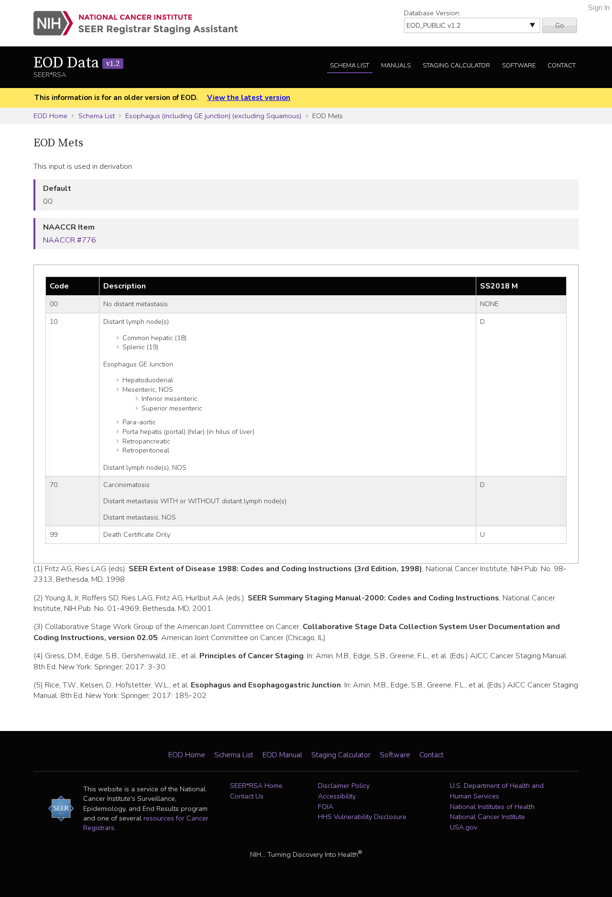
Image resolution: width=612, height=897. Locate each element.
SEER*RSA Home (256, 785)
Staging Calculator (456, 65)
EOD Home (50, 116)
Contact (561, 65)
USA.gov (463, 827)
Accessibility (337, 796)
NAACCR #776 (69, 240)
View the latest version (248, 97)
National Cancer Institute (487, 816)
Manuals (396, 65)
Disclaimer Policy (344, 785)
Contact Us (246, 796)
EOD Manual (282, 755)
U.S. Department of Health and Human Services (497, 791)
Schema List (349, 65)
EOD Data (76, 63)
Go (559, 25)
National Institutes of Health (492, 806)
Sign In (599, 7)
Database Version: (432, 13)
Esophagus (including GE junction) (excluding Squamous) (213, 116)
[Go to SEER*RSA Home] (141, 23)
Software (519, 65)
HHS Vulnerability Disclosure (362, 816)
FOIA (325, 806)
